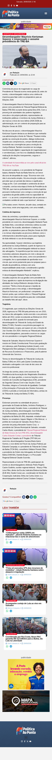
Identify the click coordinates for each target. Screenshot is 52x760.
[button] (46, 13)
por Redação (14, 73)
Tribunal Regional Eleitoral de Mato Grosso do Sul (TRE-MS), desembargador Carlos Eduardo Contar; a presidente (24, 433)
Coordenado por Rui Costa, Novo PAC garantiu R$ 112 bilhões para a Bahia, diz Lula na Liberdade (24, 639)
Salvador (11, 530)
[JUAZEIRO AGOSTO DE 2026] (26, 711)
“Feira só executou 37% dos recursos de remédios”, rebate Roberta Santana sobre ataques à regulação (25, 570)
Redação (13, 489)
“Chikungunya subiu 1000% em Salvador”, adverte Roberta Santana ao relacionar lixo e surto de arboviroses (23, 535)
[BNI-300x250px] (26, 689)
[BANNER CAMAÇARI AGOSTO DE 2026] (26, 29)
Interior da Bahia (15, 565)
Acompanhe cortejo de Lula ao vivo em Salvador (23, 604)
